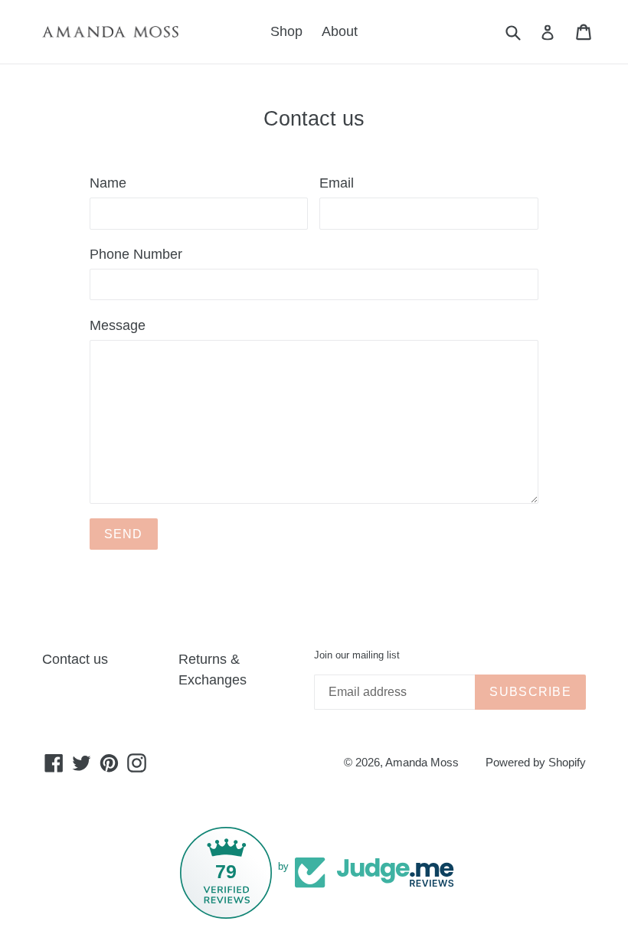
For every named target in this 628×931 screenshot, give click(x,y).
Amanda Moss (422, 762)
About (340, 31)
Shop (286, 31)
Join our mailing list (357, 655)
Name (108, 183)
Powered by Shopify (536, 762)
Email (336, 183)
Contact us (75, 659)
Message (118, 325)
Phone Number (136, 254)
